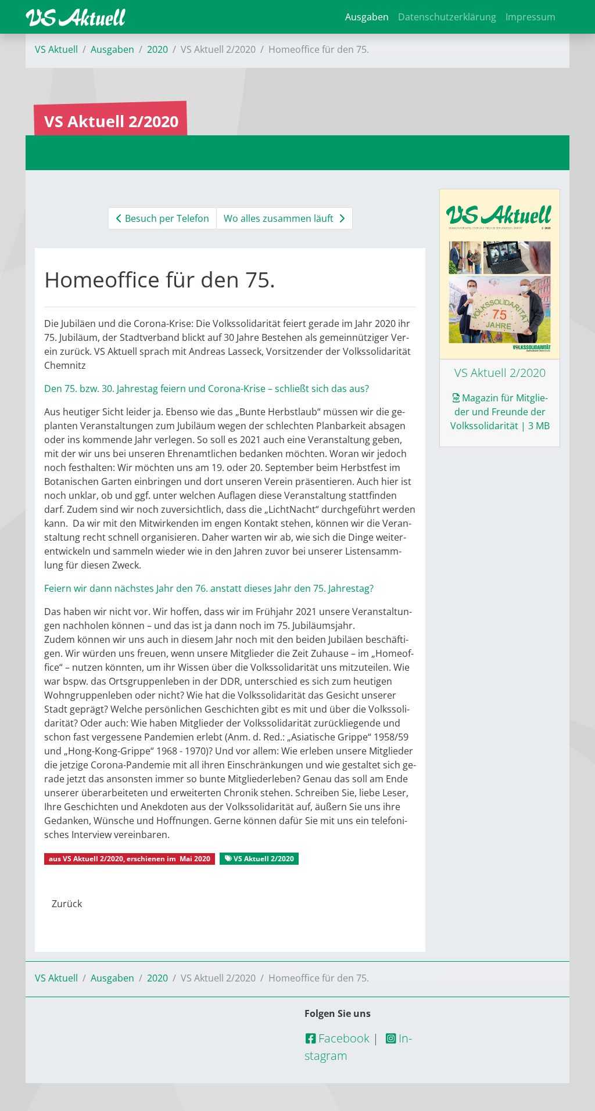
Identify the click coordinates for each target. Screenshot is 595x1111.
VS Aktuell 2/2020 (93, 859)
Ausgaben (367, 16)
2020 (157, 49)
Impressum (530, 16)
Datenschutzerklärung (447, 16)
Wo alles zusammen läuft (280, 218)
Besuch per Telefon (166, 218)
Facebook (343, 1038)
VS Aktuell (56, 49)
